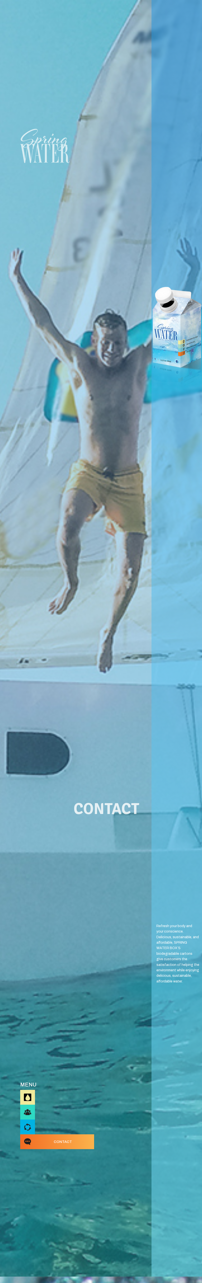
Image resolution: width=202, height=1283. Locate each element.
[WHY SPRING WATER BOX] (27, 1097)
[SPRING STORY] (27, 1112)
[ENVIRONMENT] (27, 1127)
